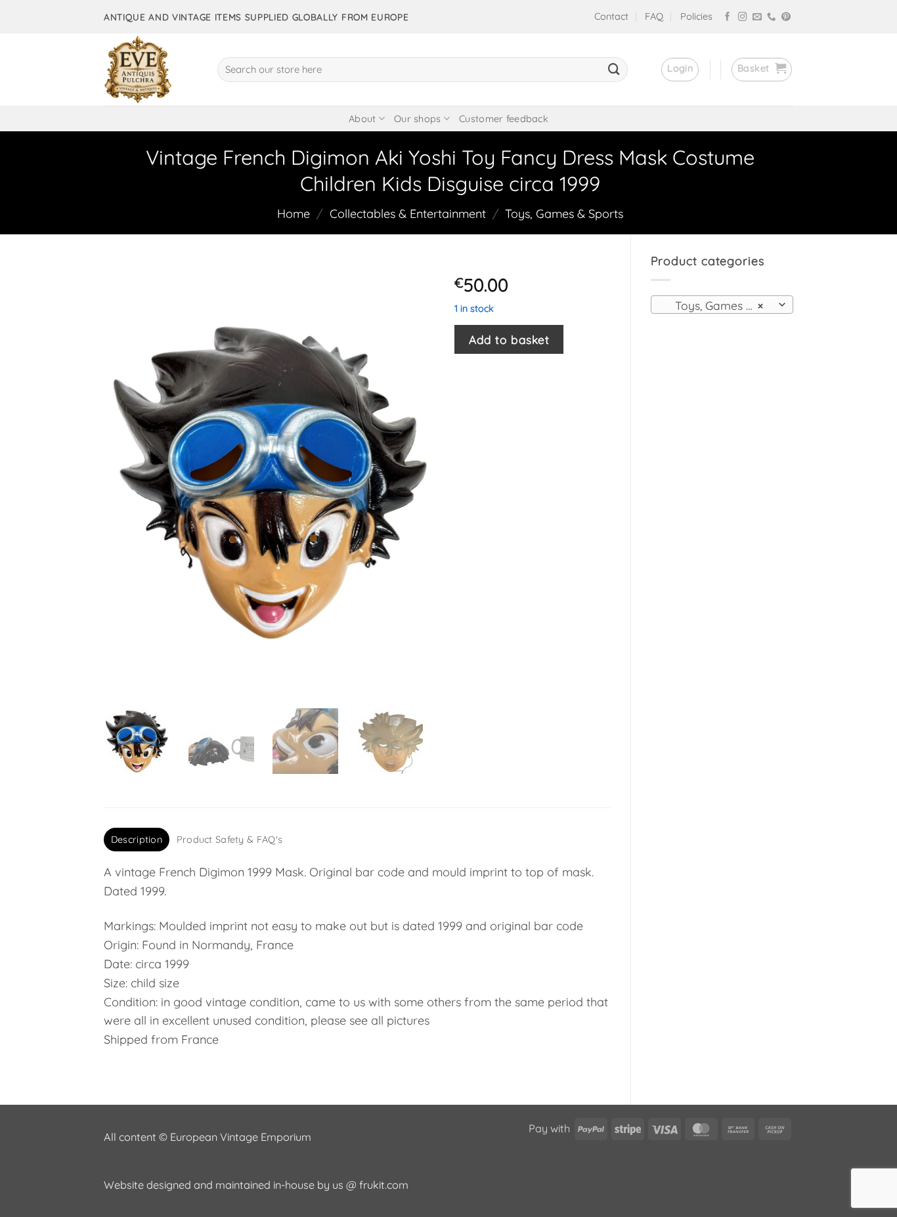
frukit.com (383, 1184)
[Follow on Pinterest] (786, 17)
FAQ (654, 16)
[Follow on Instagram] (742, 17)
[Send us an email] (757, 17)
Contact (611, 16)
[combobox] (722, 304)
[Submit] (614, 69)
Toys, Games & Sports (564, 213)
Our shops (417, 119)
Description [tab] (136, 839)
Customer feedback (503, 119)
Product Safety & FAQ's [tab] (229, 839)
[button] (680, 69)
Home (293, 213)
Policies (696, 16)
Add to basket (509, 339)
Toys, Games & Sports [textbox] (721, 305)
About (362, 119)
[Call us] (771, 17)
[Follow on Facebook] (727, 17)
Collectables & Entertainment (408, 213)
